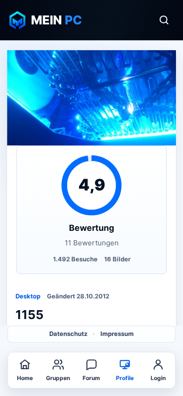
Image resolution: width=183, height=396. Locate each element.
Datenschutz (68, 333)
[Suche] (164, 20)
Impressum (117, 333)
